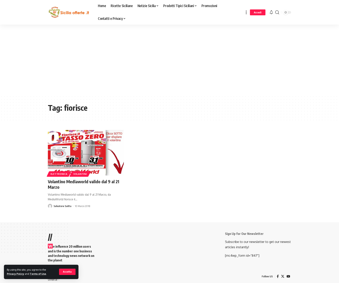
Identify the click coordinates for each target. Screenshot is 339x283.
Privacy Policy (15, 273)
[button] (67, 272)
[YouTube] (288, 276)
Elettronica (59, 173)
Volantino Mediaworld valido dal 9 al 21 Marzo (83, 184)
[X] (282, 276)
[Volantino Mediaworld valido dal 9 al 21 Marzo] (86, 153)
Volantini (80, 173)
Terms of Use (38, 273)
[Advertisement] (99, 62)
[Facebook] (278, 276)
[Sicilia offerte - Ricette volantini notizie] (70, 12)
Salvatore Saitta (62, 206)
